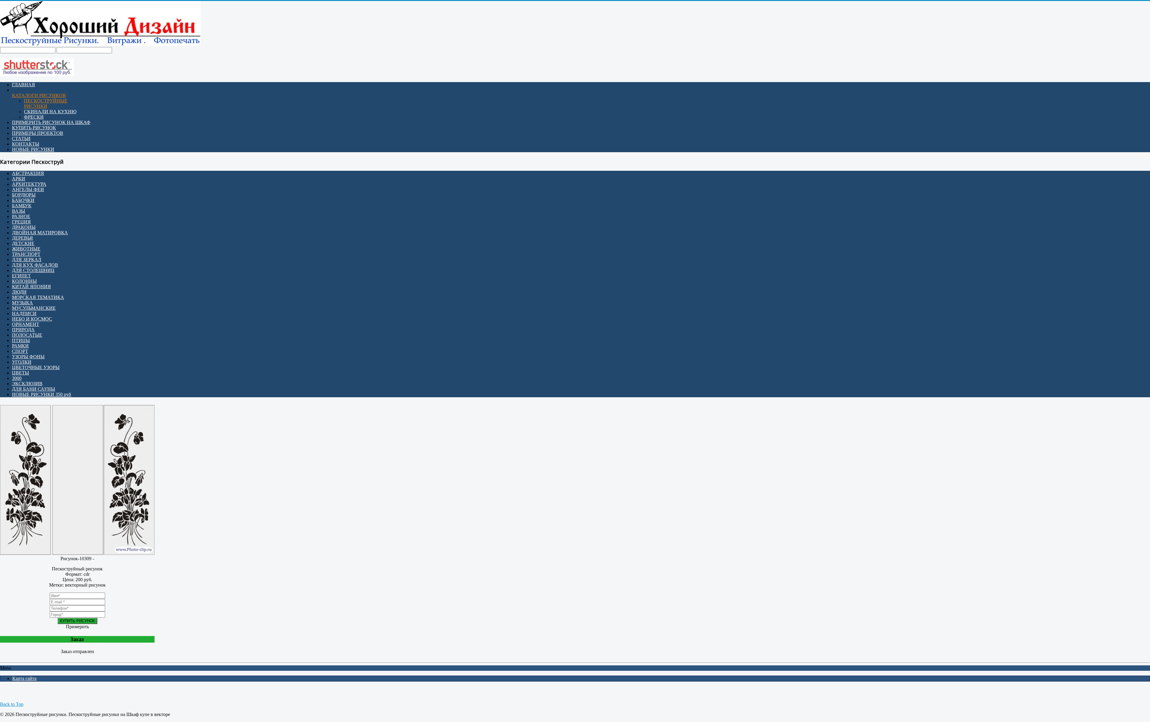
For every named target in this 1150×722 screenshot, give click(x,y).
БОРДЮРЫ (24, 194)
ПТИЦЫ (21, 340)
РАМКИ (20, 345)
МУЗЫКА (22, 302)
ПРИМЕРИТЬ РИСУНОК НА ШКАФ (51, 122)
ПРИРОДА (23, 329)
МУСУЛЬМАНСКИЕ (34, 308)
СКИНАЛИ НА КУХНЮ (50, 111)
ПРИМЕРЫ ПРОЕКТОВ (37, 133)
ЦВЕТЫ (20, 372)
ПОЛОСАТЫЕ (27, 335)
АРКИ (18, 178)
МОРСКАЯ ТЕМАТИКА (38, 297)
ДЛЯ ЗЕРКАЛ (26, 259)
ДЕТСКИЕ (23, 243)
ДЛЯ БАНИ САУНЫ (33, 389)
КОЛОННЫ (24, 281)
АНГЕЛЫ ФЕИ (28, 189)
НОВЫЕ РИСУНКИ (33, 149)
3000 (17, 378)
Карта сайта (24, 678)
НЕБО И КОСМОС (32, 318)
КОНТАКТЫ (25, 143)
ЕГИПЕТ (21, 275)
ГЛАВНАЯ (23, 84)
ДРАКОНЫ (24, 227)
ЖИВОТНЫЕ (26, 248)
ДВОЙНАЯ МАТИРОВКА (40, 232)
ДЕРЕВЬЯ (22, 238)
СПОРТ (20, 351)
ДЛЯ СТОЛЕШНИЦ (33, 270)
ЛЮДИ (19, 291)
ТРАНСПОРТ (26, 254)
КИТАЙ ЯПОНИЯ (31, 286)
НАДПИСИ (24, 313)
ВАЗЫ (18, 211)
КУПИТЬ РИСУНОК (34, 127)
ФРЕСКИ (34, 117)
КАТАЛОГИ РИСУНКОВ (39, 95)
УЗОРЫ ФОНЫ (28, 356)
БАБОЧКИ (23, 200)
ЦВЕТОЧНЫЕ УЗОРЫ (36, 367)
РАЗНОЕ (21, 216)
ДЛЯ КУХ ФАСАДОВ (35, 265)
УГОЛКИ (21, 362)
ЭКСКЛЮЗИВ (27, 383)
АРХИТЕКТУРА (29, 184)
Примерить (77, 626)
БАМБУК (21, 205)
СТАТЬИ (21, 138)
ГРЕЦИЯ (21, 221)
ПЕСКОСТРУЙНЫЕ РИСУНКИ (45, 103)
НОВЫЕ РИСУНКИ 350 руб (41, 394)
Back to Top (11, 704)
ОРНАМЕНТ (25, 324)
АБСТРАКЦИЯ (28, 173)
